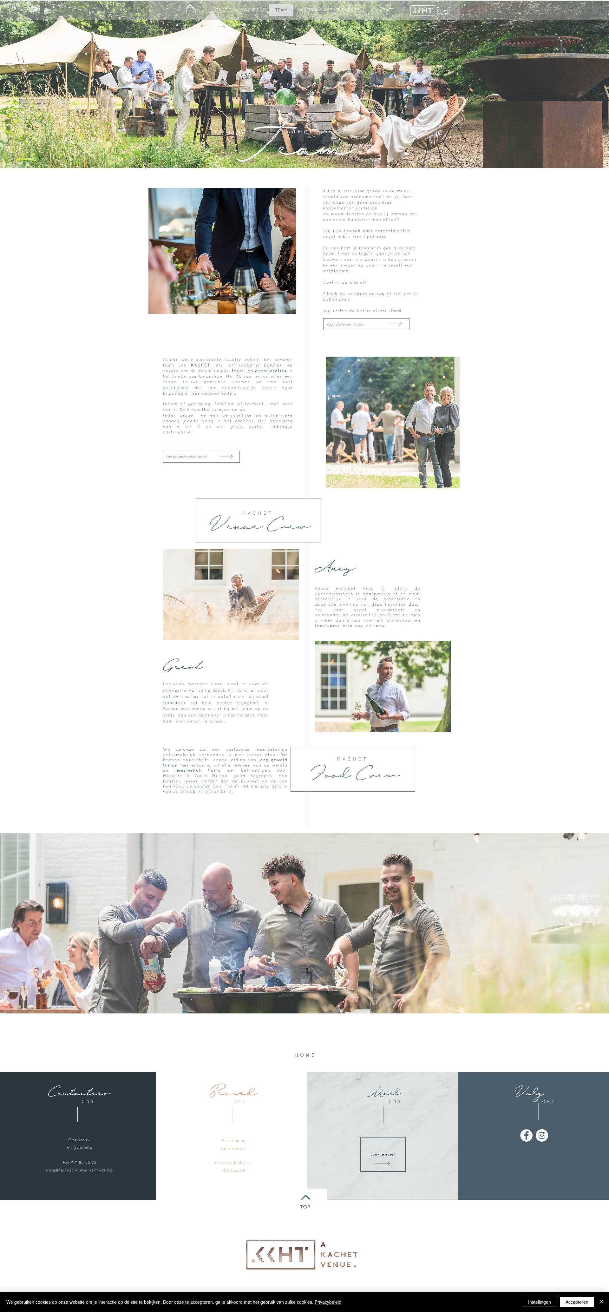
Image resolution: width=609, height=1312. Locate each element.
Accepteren (577, 1302)
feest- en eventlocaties (259, 371)
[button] (345, 10)
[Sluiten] (601, 1302)
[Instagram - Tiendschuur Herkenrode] (542, 1135)
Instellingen (539, 1302)
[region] (307, 1254)
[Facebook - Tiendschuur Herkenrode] (526, 1135)
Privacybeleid (328, 1302)
